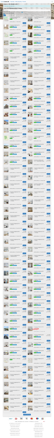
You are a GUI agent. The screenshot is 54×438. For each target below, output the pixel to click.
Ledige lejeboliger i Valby (38, 423)
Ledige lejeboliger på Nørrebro (14, 431)
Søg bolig (12, 1)
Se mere (24, 46)
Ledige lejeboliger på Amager (15, 428)
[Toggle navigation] (52, 1)
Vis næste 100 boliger (27, 414)
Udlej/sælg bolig (18, 1)
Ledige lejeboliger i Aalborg (38, 433)
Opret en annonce (18, 423)
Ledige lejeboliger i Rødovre (38, 426)
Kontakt (24, 1)
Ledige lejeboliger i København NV (38, 428)
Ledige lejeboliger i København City (15, 433)
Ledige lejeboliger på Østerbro (14, 426)
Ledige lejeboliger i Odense (38, 436)
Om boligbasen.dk (12, 423)
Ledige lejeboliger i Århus (38, 431)
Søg (4, 15)
